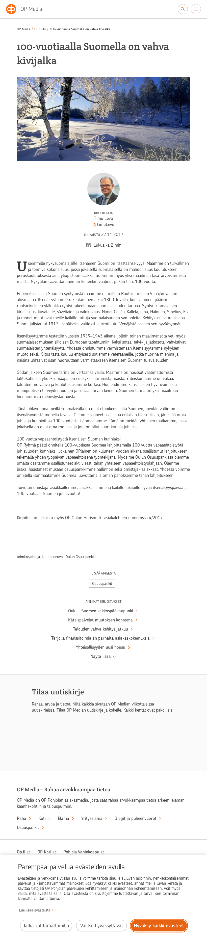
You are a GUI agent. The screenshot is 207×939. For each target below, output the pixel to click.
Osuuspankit (102, 583)
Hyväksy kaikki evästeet (159, 926)
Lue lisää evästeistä (34, 910)
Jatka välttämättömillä (46, 926)
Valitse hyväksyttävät (101, 926)
